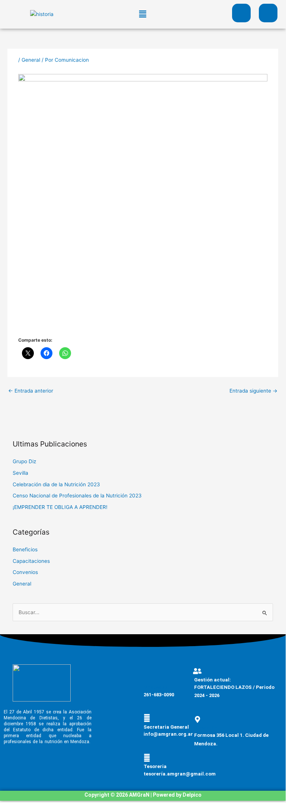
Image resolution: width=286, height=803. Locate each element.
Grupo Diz (24, 461)
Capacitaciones (31, 561)
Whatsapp (155, 687)
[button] (142, 14)
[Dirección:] (197, 719)
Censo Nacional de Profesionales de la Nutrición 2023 (77, 496)
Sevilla (20, 473)
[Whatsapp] (147, 678)
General (31, 60)
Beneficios (25, 549)
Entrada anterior (30, 391)
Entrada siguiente (253, 391)
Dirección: (206, 728)
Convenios (25, 572)
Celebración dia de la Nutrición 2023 (56, 484)
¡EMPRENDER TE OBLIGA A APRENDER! (60, 507)
